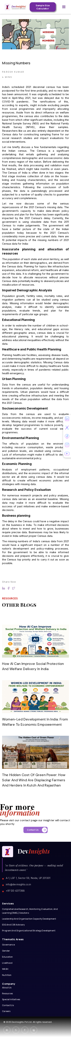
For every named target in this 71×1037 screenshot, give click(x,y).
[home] (14, 7)
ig (34, 1030)
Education (7, 956)
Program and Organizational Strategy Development (28, 930)
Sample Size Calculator (43, 7)
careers (6, 1011)
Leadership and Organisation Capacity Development (29, 918)
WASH (5, 969)
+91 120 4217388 (15, 890)
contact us (8, 1005)
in (7, 1030)
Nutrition (6, 975)
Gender (6, 950)
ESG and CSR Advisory (13, 924)
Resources (7, 993)
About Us (6, 987)
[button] (64, 7)
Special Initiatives (11, 999)
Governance (8, 944)
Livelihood (7, 962)
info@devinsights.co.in (18, 884)
